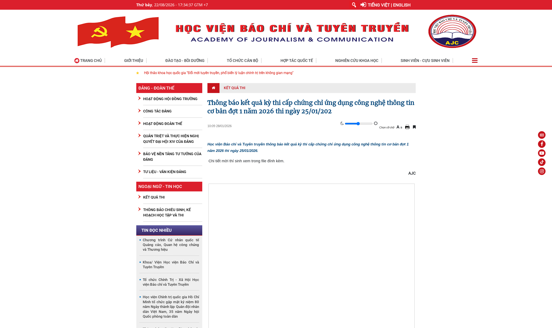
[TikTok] (542, 162)
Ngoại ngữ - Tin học (160, 186)
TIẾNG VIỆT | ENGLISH (389, 5)
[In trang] (408, 127)
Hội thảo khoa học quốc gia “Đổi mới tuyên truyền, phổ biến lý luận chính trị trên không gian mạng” (218, 73)
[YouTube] (542, 153)
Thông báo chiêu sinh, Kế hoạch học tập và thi (167, 213)
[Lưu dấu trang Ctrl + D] (414, 127)
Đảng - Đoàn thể (156, 88)
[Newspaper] (542, 135)
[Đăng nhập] (363, 4)
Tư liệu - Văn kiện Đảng (164, 172)
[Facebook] (542, 144)
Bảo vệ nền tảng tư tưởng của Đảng (172, 157)
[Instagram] (542, 171)
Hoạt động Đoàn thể (162, 123)
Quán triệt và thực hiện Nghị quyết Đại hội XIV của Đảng (171, 139)
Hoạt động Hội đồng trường (170, 99)
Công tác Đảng (157, 111)
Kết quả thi (154, 197)
